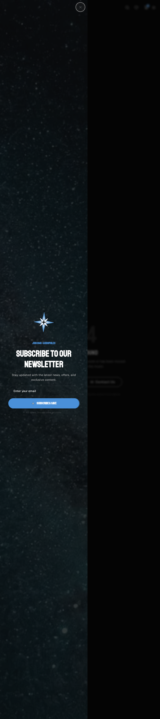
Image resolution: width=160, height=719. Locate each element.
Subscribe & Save (46, 403)
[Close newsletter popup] (80, 7)
